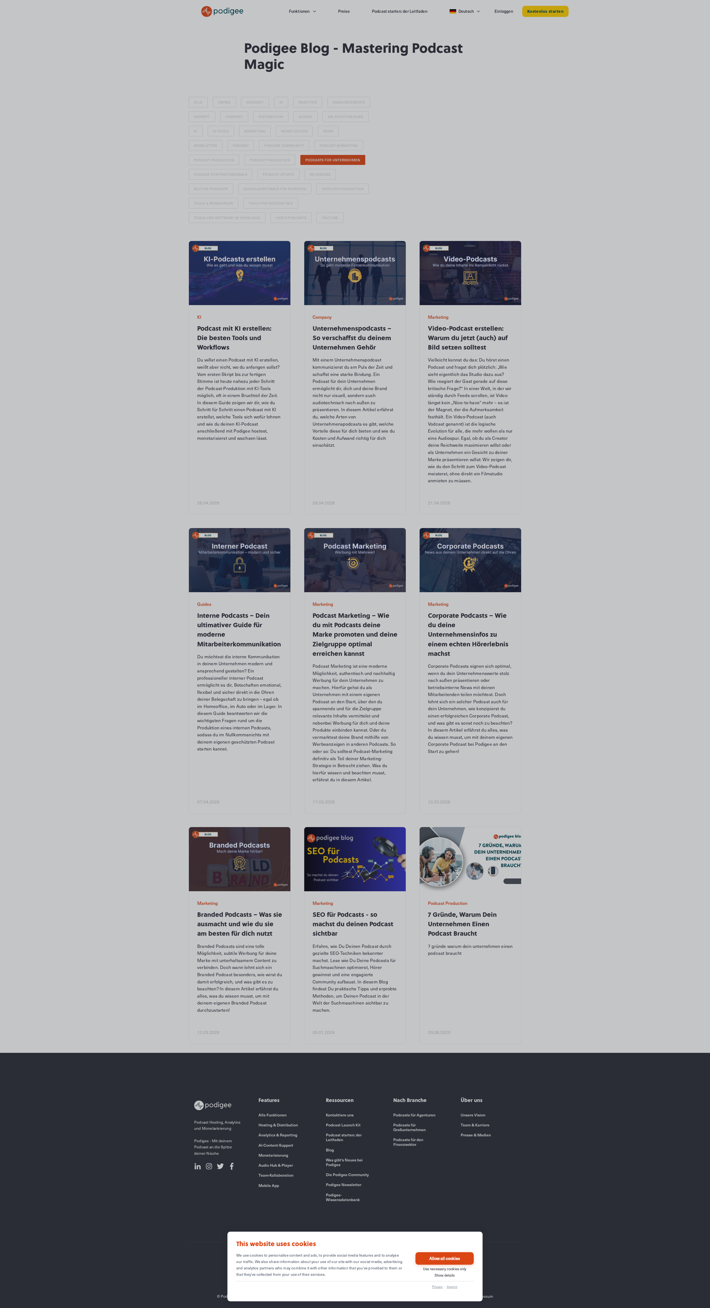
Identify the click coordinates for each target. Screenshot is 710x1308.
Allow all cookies (444, 1258)
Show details (445, 1275)
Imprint (452, 1286)
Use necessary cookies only (444, 1268)
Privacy (437, 1286)
